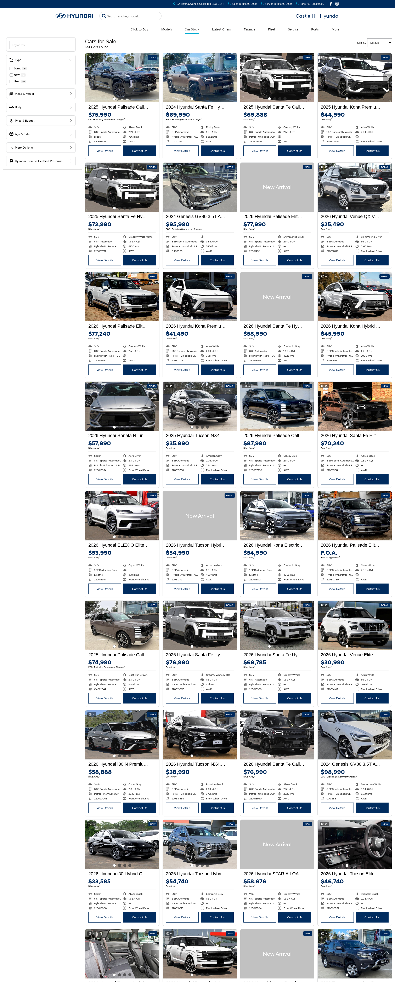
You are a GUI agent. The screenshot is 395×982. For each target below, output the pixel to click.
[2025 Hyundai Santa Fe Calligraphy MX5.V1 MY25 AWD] (277, 77)
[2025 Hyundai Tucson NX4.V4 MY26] (200, 406)
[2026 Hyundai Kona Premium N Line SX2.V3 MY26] (277, 953)
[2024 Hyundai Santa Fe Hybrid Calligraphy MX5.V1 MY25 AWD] (200, 77)
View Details (104, 151)
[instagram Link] (337, 3)
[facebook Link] (330, 3)
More (335, 29)
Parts (315, 29)
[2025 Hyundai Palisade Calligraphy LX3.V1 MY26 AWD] (122, 625)
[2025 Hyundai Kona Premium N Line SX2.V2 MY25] (355, 77)
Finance (249, 29)
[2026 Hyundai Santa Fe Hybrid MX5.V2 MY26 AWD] (277, 296)
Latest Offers (221, 29)
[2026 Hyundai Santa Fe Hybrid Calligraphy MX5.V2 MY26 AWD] (200, 625)
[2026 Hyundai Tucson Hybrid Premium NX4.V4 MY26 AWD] (200, 515)
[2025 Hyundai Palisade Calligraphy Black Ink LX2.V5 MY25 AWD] (122, 77)
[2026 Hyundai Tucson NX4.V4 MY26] (200, 734)
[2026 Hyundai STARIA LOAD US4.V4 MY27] (277, 844)
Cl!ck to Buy (139, 29)
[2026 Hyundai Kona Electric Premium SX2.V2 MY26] (277, 515)
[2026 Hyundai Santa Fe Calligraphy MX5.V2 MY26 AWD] (277, 734)
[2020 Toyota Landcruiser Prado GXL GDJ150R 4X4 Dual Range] (355, 953)
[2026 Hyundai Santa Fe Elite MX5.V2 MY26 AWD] (355, 406)
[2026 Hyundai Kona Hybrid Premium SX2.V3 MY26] (355, 296)
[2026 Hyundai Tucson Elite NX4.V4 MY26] (355, 844)
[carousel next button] (155, 78)
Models (166, 29)
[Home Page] (74, 16)
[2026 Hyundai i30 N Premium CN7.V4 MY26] (122, 734)
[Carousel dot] (114, 98)
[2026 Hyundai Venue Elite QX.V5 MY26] (355, 625)
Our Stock (192, 29)
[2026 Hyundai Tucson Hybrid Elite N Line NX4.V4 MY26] (200, 844)
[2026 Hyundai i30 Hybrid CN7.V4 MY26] (122, 844)
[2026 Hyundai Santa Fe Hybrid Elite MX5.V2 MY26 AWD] (277, 625)
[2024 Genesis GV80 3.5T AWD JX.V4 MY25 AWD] (200, 187)
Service (293, 29)
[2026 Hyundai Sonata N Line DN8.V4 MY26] (122, 406)
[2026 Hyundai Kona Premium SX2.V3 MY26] (200, 296)
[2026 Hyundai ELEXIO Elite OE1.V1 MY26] (122, 515)
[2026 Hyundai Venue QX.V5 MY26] (355, 187)
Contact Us (139, 151)
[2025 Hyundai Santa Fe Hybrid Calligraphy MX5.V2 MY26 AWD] (122, 187)
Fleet (271, 29)
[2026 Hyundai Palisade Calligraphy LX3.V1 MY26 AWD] (277, 406)
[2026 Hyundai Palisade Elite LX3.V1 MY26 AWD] (277, 187)
